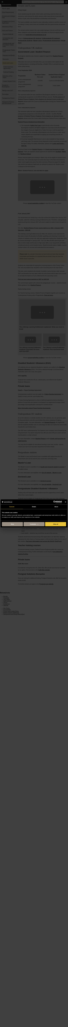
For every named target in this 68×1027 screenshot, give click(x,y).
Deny (12, 524)
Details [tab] (34, 506)
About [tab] (56, 506)
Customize (33, 524)
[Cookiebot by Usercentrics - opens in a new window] (54, 502)
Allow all (55, 524)
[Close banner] (65, 501)
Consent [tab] (11, 506)
